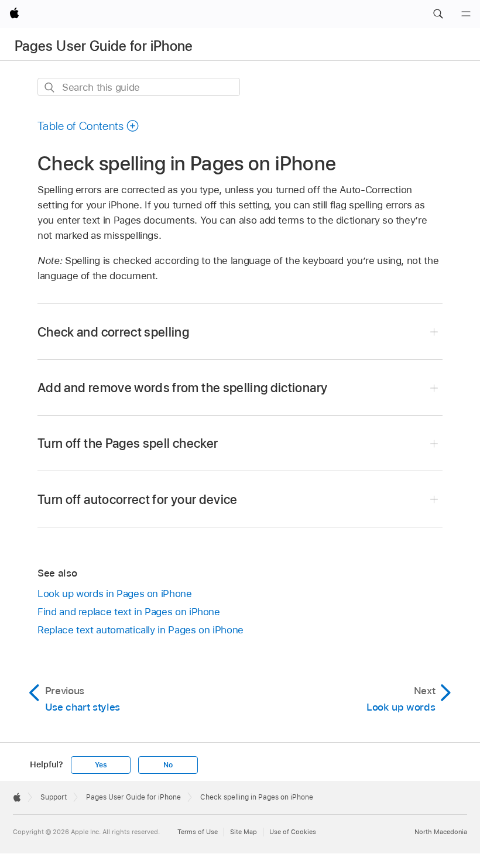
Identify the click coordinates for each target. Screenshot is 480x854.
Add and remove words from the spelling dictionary (182, 387)
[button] (438, 14)
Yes (101, 765)
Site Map (243, 832)
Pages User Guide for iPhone (104, 45)
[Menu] (466, 14)
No (168, 765)
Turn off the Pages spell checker (127, 443)
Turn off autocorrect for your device (137, 499)
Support (53, 797)
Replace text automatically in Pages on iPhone (140, 630)
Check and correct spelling (113, 331)
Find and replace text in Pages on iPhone (128, 612)
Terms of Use (197, 832)
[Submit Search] (50, 87)
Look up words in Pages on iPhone (114, 593)
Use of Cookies (292, 832)
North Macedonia (440, 832)
